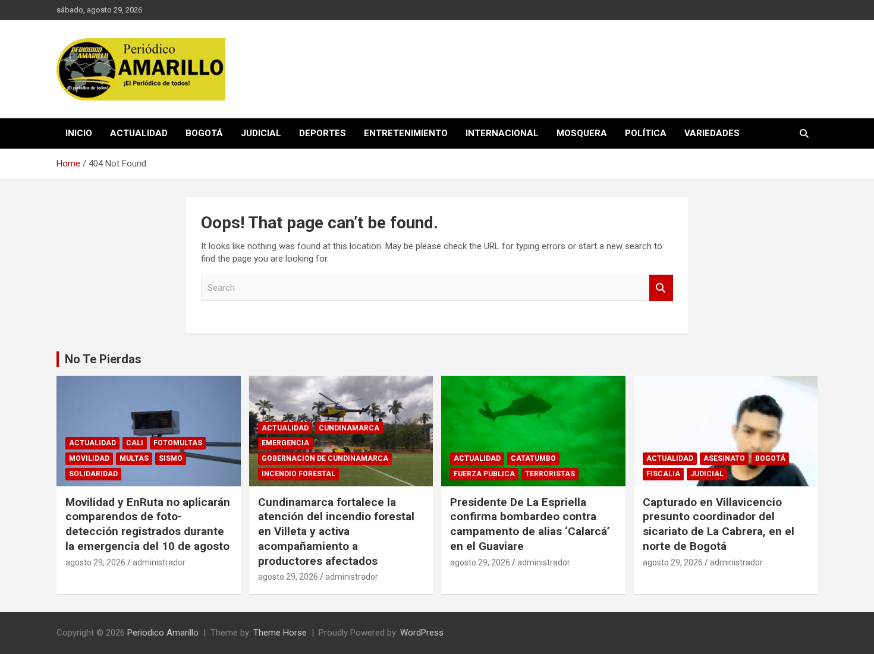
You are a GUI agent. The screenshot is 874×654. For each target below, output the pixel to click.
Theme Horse (280, 632)
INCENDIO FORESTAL (298, 474)
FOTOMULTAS (177, 443)
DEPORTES (322, 133)
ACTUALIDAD (139, 133)
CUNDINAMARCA (349, 428)
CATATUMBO (533, 458)
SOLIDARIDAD (93, 474)
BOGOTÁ (204, 133)
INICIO (78, 133)
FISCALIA (663, 474)
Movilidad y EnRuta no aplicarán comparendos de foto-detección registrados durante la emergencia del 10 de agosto (147, 524)
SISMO (171, 458)
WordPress (422, 632)
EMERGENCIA (285, 443)
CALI (134, 443)
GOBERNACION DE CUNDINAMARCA (325, 458)
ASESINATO (724, 458)
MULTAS (134, 458)
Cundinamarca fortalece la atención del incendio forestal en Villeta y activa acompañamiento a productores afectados (336, 531)
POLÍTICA (645, 133)
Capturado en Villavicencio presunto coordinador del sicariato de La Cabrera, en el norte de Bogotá (718, 524)
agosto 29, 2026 (95, 562)
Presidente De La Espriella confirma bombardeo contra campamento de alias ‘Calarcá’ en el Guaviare (530, 524)
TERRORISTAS (550, 474)
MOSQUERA (582, 133)
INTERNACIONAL (502, 133)
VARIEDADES (712, 133)
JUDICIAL (261, 133)
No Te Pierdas (103, 359)
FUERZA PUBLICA (484, 474)
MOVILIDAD (89, 458)
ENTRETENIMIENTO (406, 133)
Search (661, 288)
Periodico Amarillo (163, 632)
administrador (159, 562)
